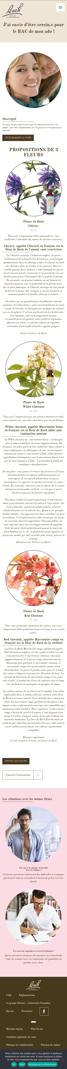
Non (22, 1064)
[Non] (63, 1059)
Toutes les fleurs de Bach (33, 333)
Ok (14, 1064)
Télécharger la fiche (18, 138)
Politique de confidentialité (19, 1044)
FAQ (8, 995)
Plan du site (37, 1028)
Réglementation (27, 995)
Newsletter (27, 1011)
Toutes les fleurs (16, 761)
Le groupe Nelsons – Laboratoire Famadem (28, 1003)
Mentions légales (14, 1028)
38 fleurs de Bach (40, 542)
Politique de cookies (50, 1044)
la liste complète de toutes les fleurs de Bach (33, 740)
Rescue (10, 1011)
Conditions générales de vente (21, 1037)
